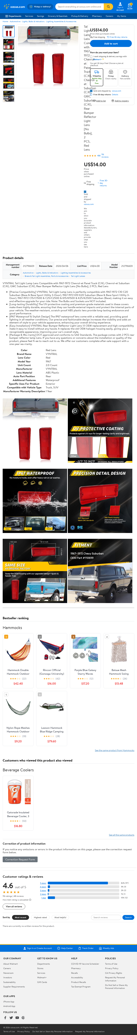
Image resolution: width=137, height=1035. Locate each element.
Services (29, 15)
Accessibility (77, 977)
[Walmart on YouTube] (17, 1018)
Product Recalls (78, 982)
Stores (40, 968)
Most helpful (60, 917)
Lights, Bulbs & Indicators (33, 21)
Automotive (15, 21)
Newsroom (8, 972)
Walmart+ (42, 977)
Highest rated (40, 917)
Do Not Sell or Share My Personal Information (116, 987)
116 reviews (104, 155)
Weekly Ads (108, 948)
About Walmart (10, 963)
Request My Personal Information (115, 979)
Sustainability (9, 982)
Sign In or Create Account (39, 948)
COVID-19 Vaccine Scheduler (85, 963)
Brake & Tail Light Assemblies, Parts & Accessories (46, 276)
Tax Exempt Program (81, 986)
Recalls (74, 972)
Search (128, 917)
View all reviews (14, 906)
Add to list (101, 100)
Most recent (20, 917)
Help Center (67, 948)
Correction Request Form (20, 859)
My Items (121, 15)
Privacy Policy (111, 968)
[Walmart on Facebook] (5, 1018)
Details (115, 94)
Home (5, 21)
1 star (43, 898)
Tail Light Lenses (78, 276)
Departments (15, 15)
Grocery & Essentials (57, 15)
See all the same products (121, 834)
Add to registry (122, 100)
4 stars (43, 887)
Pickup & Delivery (79, 15)
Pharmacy (97, 15)
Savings (40, 15)
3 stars (43, 890)
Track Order (88, 948)
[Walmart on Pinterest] (23, 1018)
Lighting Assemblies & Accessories (61, 21)
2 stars (43, 894)
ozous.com (89, 204)
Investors (7, 977)
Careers (109, 15)
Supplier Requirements (14, 986)
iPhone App (8, 1001)
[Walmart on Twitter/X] (11, 1018)
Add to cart (111, 43)
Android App (9, 1006)
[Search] (108, 6)
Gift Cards (42, 982)
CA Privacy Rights (113, 972)
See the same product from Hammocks (114, 750)
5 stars (43, 883)
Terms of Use (111, 963)
